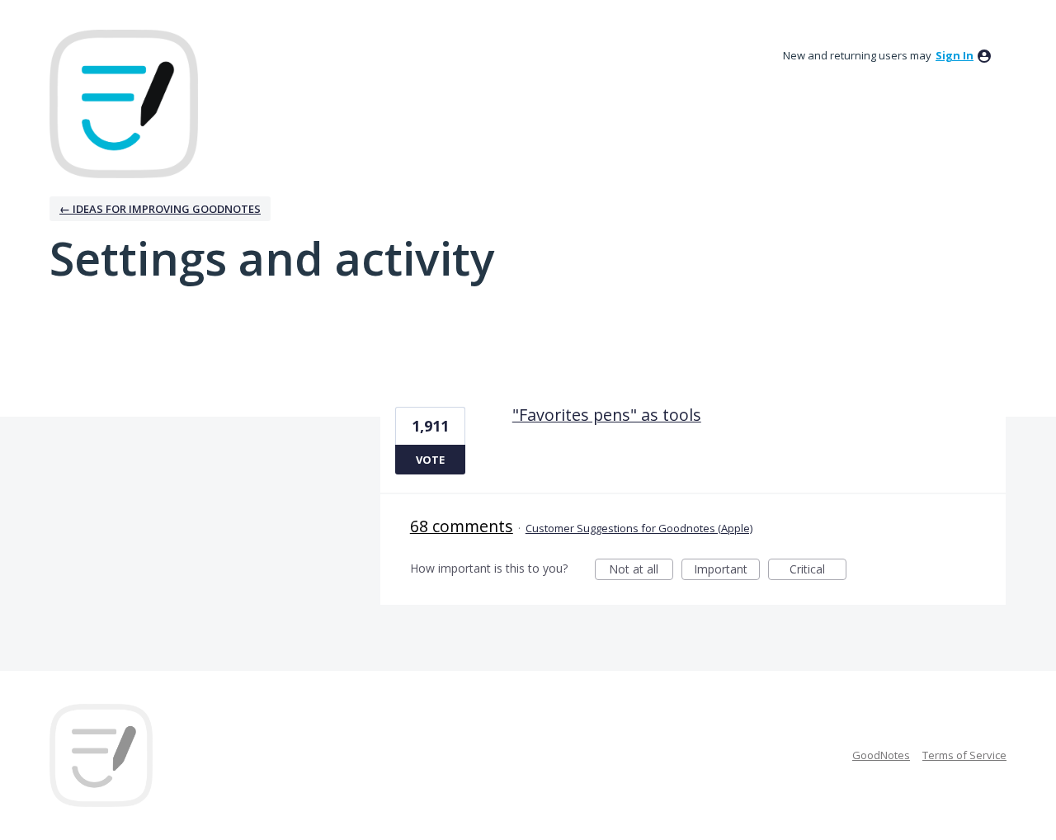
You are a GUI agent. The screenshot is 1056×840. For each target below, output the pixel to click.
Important (727, 570)
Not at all (641, 570)
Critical (818, 570)
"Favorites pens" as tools (606, 414)
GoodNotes (881, 755)
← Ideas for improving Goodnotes (160, 208)
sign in (955, 55)
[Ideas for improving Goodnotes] (124, 104)
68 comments (461, 526)
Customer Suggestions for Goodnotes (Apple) (639, 528)
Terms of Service (964, 755)
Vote (430, 459)
